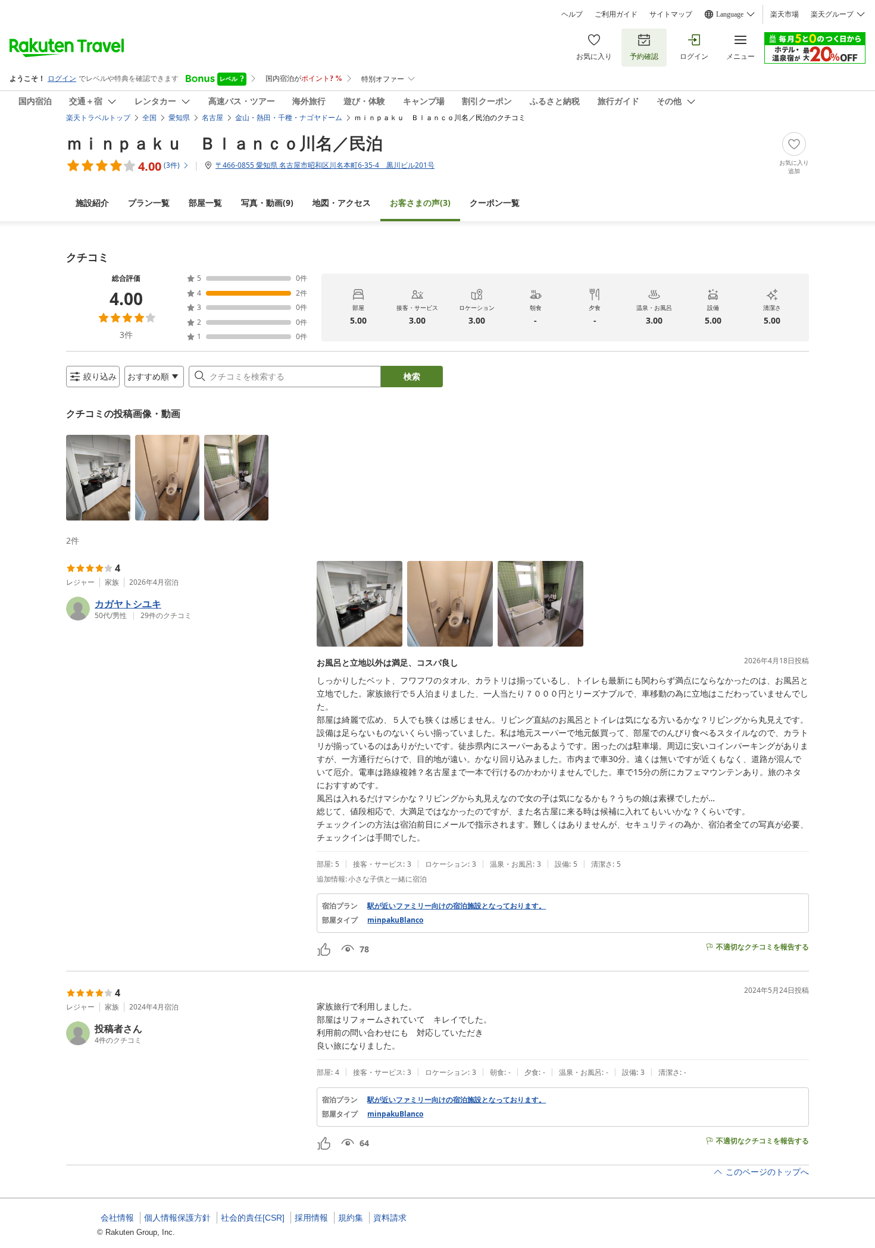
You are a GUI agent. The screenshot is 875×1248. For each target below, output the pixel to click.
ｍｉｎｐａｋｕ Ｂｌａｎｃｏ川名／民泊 (224, 142)
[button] (98, 477)
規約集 (350, 1217)
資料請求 (390, 1217)
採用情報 (311, 1217)
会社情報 (117, 1217)
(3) (420, 202)
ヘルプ (572, 14)
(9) (267, 202)
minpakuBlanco (395, 920)
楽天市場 (784, 14)
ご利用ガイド (616, 14)
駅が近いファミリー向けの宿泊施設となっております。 (456, 906)
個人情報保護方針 (177, 1217)
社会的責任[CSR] (253, 1217)
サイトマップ (670, 14)
